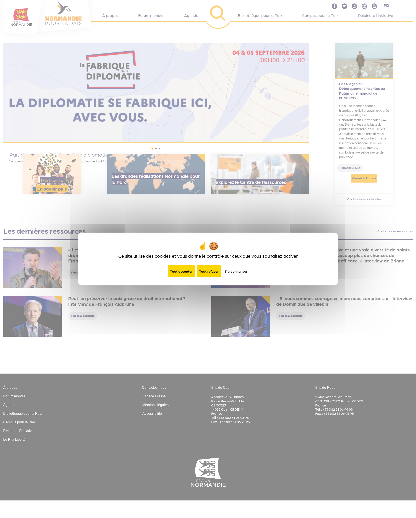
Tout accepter (181, 271)
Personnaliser (236, 271)
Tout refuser (209, 271)
